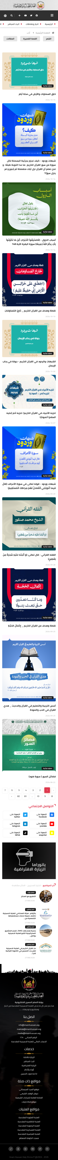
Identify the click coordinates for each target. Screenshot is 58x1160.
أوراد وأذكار (29, 1070)
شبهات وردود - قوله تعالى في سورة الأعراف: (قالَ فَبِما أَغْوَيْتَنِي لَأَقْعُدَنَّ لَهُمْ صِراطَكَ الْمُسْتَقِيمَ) (29, 486)
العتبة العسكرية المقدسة (29, 1130)
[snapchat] (18, 1149)
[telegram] (25, 1149)
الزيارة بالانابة (29, 1057)
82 (18, 796)
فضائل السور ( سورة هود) (42, 776)
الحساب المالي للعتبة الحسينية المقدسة (29, 1041)
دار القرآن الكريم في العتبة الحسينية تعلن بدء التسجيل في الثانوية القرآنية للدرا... (21, 951)
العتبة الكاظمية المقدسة (29, 1122)
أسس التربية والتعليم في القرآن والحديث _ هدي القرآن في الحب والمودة (29, 707)
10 (38, 796)
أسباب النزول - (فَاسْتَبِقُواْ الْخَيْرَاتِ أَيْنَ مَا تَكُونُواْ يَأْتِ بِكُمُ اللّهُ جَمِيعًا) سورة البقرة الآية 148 (31, 242)
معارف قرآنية (47, 85)
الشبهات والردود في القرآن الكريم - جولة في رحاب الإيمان (29, 363)
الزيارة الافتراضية (29, 1065)
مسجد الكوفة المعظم (29, 1138)
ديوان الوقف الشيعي (29, 1093)
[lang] (5, 15)
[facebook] (36, 15)
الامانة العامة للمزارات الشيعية (29, 1098)
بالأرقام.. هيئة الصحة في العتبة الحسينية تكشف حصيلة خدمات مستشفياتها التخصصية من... (19, 916)
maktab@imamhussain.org (29, 1029)
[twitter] (31, 15)
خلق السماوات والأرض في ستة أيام (37, 94)
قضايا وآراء (30, 892)
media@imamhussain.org (29, 1033)
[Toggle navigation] (52, 15)
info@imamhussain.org (29, 1025)
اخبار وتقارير (30, 909)
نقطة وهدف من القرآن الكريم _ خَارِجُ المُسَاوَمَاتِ (30, 310)
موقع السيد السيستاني (29, 1089)
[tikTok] (10, 1149)
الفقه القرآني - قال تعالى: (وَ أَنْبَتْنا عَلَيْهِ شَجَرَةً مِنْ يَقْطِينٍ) (29, 557)
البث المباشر (29, 1061)
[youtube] (25, 15)
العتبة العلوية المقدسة (29, 1117)
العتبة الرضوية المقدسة (29, 1126)
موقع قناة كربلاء (29, 1102)
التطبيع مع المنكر (28, 896)
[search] (11, 15)
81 (25, 796)
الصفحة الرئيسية (43, 33)
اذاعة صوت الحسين (29, 1074)
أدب (28, 33)
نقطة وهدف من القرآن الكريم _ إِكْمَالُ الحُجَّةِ (32, 625)
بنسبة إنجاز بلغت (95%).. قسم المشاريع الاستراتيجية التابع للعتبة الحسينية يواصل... (20, 933)
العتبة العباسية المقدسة (29, 1134)
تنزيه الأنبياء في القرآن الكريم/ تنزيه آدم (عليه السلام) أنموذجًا (31, 415)
